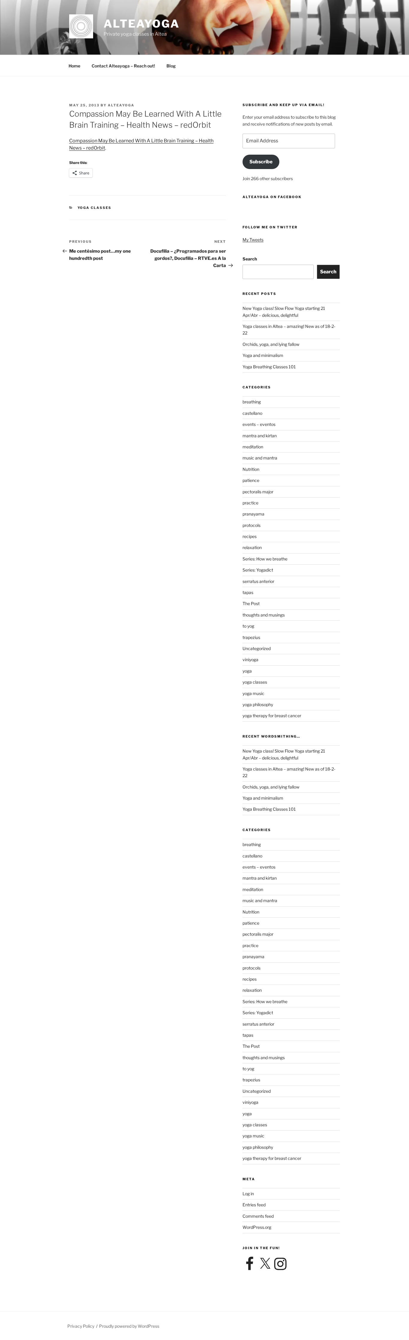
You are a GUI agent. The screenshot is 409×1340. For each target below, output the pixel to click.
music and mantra (260, 457)
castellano (252, 413)
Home (74, 65)
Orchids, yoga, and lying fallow (271, 344)
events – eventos (259, 424)
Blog (171, 65)
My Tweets (253, 239)
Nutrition (251, 469)
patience (251, 480)
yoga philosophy (258, 704)
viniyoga (250, 659)
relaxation (252, 547)
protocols (251, 525)
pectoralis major (258, 491)
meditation (253, 446)
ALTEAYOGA (142, 23)
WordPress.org (257, 1227)
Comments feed (258, 1216)
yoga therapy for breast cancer (272, 715)
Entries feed (254, 1204)
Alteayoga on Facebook (272, 197)
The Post (251, 603)
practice (250, 502)
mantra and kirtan (260, 435)
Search (250, 258)
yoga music (253, 693)
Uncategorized (257, 648)
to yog (248, 625)
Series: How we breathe (265, 558)
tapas (248, 592)
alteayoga (121, 105)
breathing (252, 401)
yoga (247, 670)
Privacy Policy (80, 1326)
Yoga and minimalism (263, 355)
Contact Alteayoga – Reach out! (123, 65)
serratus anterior (258, 581)
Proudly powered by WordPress (129, 1326)
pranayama (253, 513)
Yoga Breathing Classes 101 (269, 366)
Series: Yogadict (258, 569)
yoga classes (95, 208)
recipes (250, 536)
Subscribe (260, 162)
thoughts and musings (264, 614)
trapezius (251, 637)
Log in (248, 1193)
